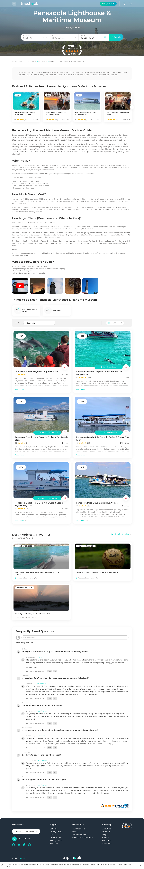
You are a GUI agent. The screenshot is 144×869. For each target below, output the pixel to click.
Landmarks (42, 61)
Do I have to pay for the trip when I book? (41, 755)
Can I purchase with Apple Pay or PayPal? (42, 705)
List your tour (108, 4)
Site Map (54, 843)
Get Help (54, 829)
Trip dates (84, 36)
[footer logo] (72, 858)
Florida (26, 61)
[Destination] (46, 37)
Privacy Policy (56, 832)
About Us (106, 829)
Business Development (82, 838)
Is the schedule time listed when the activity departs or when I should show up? (60, 730)
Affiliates (75, 832)
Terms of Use (55, 838)
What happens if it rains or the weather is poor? (44, 779)
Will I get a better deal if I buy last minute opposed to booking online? (55, 651)
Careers (105, 838)
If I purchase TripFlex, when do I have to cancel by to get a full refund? (55, 678)
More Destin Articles (119, 534)
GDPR (52, 835)
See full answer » (32, 667)
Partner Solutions (79, 835)
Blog (104, 835)
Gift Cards (106, 840)
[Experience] (75, 37)
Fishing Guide (56, 840)
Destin (33, 61)
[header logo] (27, 3)
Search (117, 37)
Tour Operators (78, 829)
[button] (49, 671)
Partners (106, 832)
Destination (17, 61)
